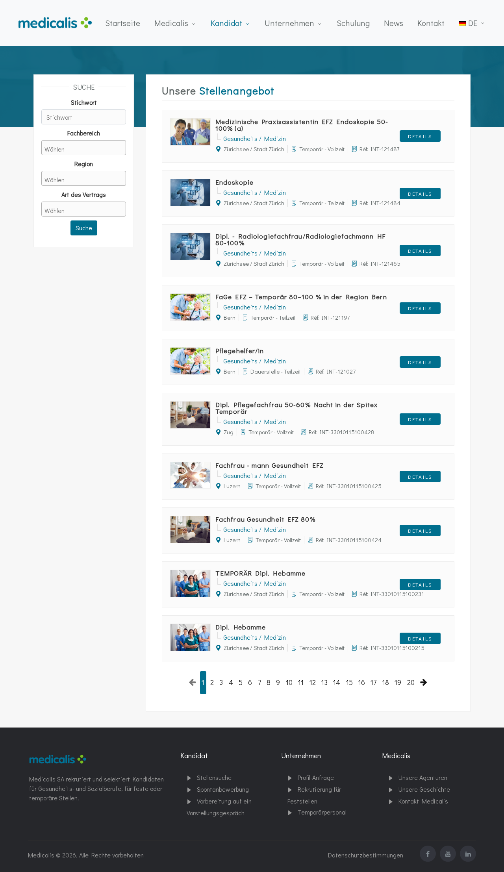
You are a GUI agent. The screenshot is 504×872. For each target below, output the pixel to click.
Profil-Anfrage (316, 777)
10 (289, 682)
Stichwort (84, 102)
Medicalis (171, 22)
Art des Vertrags (83, 194)
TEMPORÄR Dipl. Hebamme (260, 573)
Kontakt (431, 22)
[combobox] (83, 147)
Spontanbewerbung (223, 789)
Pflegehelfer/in (239, 350)
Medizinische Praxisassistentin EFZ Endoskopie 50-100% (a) (301, 125)
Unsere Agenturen (422, 777)
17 (373, 682)
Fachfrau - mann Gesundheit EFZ (269, 465)
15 (349, 682)
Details (420, 136)
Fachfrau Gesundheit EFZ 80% (265, 519)
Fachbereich (83, 133)
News (393, 22)
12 (312, 682)
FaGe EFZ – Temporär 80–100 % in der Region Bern (301, 296)
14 (336, 682)
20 (411, 682)
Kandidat (226, 22)
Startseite (122, 22)
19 (398, 682)
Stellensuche (214, 777)
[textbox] (85, 149)
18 (385, 682)
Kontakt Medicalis (423, 801)
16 (361, 682)
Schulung (353, 22)
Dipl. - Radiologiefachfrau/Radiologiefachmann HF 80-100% (300, 239)
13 (324, 682)
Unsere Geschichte (424, 789)
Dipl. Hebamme (240, 626)
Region (83, 163)
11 (301, 682)
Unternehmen (289, 22)
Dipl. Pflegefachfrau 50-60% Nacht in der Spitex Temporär (296, 408)
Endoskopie (234, 182)
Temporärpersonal (322, 812)
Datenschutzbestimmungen (365, 855)
